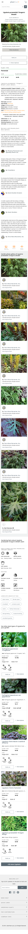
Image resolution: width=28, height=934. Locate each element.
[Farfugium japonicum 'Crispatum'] (14, 652)
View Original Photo (7, 287)
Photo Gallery (6, 249)
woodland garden (17, 112)
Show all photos (14, 50)
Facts (14, 248)
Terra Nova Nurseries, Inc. (12, 284)
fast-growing (6, 613)
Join (22, 887)
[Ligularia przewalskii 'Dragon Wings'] (14, 836)
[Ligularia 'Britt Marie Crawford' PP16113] (14, 745)
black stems (7, 110)
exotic (2, 112)
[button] (22, 6)
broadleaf (5, 604)
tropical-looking (8, 112)
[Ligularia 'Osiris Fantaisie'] (14, 790)
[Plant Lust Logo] (14, 2)
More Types (21, 249)
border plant (13, 110)
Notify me (14, 57)
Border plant (16, 599)
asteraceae (10, 103)
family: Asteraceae (14, 609)
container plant (20, 110)
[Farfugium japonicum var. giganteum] (14, 699)
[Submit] (25, 6)
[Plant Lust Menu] (2, 2)
